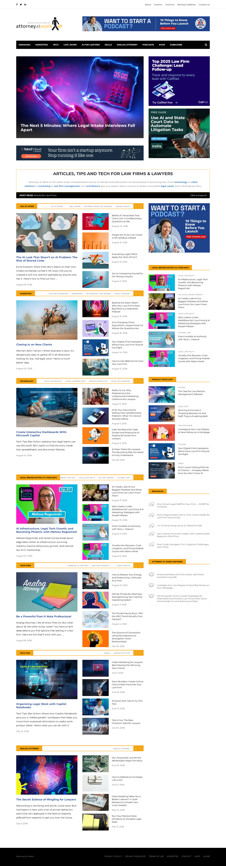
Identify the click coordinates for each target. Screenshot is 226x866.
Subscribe (176, 44)
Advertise (172, 856)
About (148, 4)
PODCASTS (148, 44)
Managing (24, 44)
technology (180, 182)
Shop (162, 44)
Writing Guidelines (186, 4)
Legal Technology (53, 381)
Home (206, 856)
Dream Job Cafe (67, 478)
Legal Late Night (87, 478)
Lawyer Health (122, 206)
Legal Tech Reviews (120, 381)
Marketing (41, 44)
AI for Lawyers (91, 44)
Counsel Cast (123, 478)
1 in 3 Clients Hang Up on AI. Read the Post (179, 525)
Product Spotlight (98, 381)
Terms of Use (156, 856)
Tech (56, 44)
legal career (167, 186)
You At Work (57, 206)
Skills (108, 44)
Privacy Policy (113, 856)
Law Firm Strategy (100, 566)
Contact (186, 856)
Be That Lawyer (106, 478)
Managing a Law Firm (78, 566)
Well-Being (75, 206)
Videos (107, 653)
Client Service (123, 566)
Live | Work (70, 44)
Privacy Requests (135, 856)
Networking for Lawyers (98, 294)
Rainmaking (77, 294)
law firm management (67, 186)
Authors (158, 4)
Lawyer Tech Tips (121, 653)
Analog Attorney (127, 44)
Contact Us (204, 4)
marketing (44, 186)
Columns (169, 4)
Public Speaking (122, 294)
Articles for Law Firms (113, 195)
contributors (93, 186)
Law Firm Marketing (58, 294)
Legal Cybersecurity (76, 381)
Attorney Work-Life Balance (98, 206)
